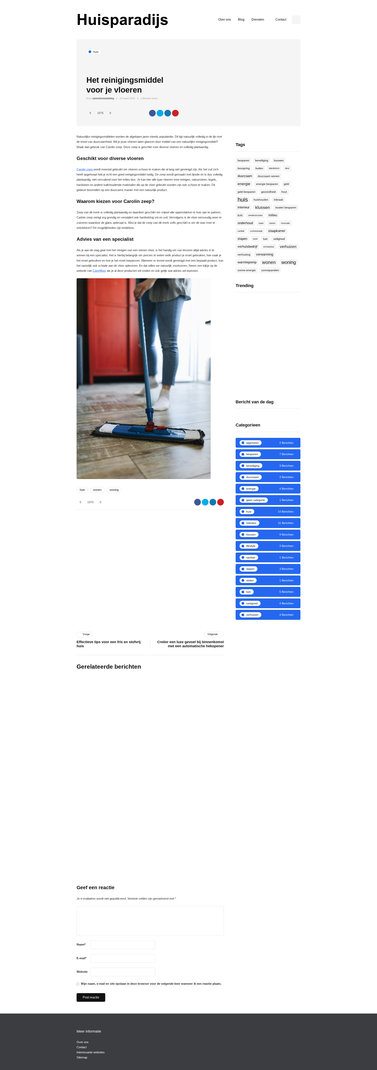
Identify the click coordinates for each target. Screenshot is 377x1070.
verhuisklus (268, 246)
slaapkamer (276, 231)
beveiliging (261, 160)
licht (240, 215)
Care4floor (99, 270)
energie (244, 184)
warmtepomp (247, 262)
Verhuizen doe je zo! (251, 342)
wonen (97, 489)
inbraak (278, 199)
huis (82, 489)
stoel (255, 239)
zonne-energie (247, 270)
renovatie (285, 223)
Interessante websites (91, 1052)
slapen (242, 239)
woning (114, 489)
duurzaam (245, 176)
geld (286, 183)
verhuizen (288, 247)
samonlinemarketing (103, 98)
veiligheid (279, 238)
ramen (272, 223)
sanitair (241, 231)
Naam (81, 944)
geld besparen (246, 191)
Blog (241, 19)
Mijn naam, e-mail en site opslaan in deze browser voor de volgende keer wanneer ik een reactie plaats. (151, 983)
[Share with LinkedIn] (167, 113)
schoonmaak (256, 231)
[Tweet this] (160, 113)
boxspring (244, 168)
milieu (272, 215)
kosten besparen (285, 207)
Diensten (258, 19)
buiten (259, 168)
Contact (280, 19)
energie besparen (267, 183)
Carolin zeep (85, 169)
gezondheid (268, 191)
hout (284, 191)
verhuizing (244, 254)
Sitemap (82, 1057)
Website (82, 971)
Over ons (224, 19)
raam (261, 223)
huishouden (261, 199)
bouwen (279, 160)
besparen (243, 160)
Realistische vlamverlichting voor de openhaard (284, 346)
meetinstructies (255, 215)
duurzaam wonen (268, 176)
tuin (265, 238)
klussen (262, 207)
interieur (244, 207)
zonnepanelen (270, 270)
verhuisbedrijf (247, 246)
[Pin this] (175, 113)
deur (287, 168)
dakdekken (274, 168)
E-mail (81, 958)
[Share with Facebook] (152, 113)
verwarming (264, 254)
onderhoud (245, 223)
